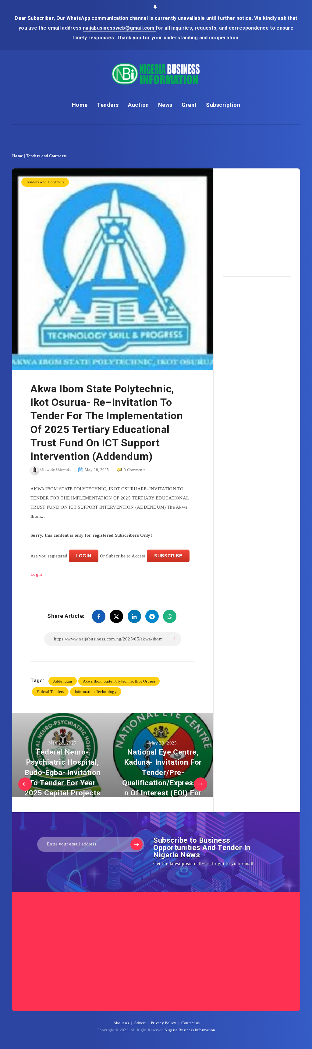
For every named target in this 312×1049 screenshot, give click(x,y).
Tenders (108, 105)
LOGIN (83, 555)
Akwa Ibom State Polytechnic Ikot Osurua (119, 681)
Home (80, 105)
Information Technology (96, 691)
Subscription (223, 105)
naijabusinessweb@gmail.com (119, 28)
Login (36, 574)
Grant (189, 105)
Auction (138, 105)
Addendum (62, 681)
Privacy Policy (163, 1023)
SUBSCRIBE (168, 555)
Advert (140, 1023)
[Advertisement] (267, 220)
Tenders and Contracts (46, 155)
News (165, 105)
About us (121, 1023)
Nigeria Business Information (190, 1030)
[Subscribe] (136, 844)
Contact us (190, 1023)
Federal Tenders (50, 691)
